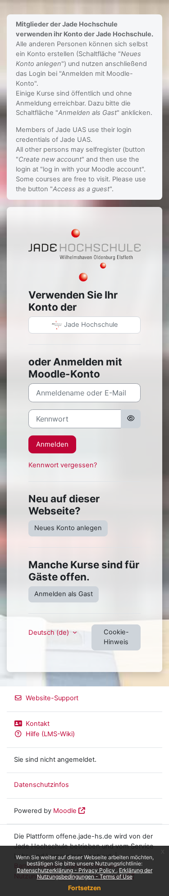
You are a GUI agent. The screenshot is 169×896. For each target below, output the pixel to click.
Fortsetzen (84, 888)
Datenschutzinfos (41, 785)
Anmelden (52, 444)
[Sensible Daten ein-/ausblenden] (131, 418)
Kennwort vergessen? (62, 465)
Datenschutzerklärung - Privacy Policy (66, 870)
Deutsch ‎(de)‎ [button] (49, 632)
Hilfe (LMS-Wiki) (50, 734)
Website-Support (52, 698)
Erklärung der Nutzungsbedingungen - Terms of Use (95, 873)
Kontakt (38, 724)
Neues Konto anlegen (68, 528)
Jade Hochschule (90, 325)
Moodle (65, 811)
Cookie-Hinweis (116, 637)
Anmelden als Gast (63, 594)
